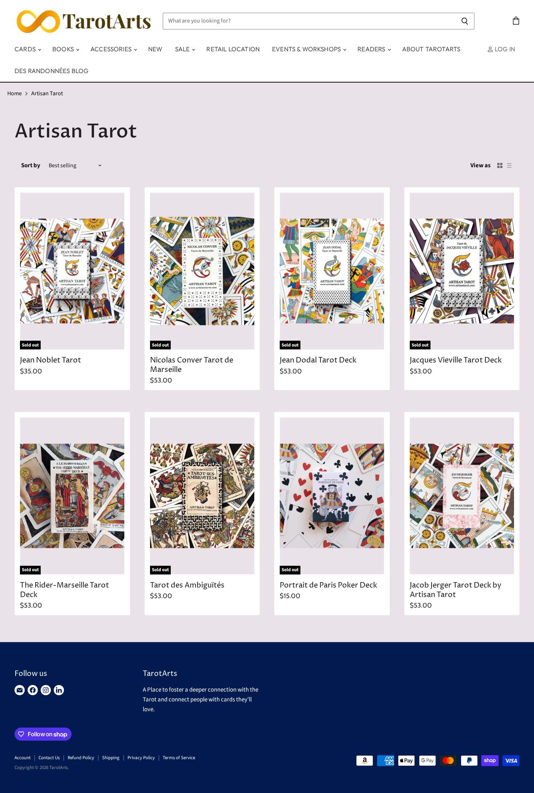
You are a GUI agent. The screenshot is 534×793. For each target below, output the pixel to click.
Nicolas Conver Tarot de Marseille (191, 365)
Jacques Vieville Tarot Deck (456, 360)
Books (63, 49)
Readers (372, 49)
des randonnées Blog (51, 71)
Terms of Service (179, 757)
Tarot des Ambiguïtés (187, 585)
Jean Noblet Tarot (50, 360)
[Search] (464, 21)
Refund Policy (81, 757)
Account (23, 757)
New (155, 49)
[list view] (509, 165)
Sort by (30, 165)
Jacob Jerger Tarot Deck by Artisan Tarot (455, 590)
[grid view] (499, 165)
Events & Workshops (307, 49)
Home (14, 93)
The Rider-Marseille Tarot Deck (64, 590)
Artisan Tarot (47, 93)
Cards (26, 49)
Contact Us (49, 757)
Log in (504, 49)
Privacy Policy (141, 757)
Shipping (111, 757)
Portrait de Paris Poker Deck (328, 585)
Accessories (111, 49)
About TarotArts (431, 49)
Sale (183, 49)
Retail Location (233, 49)
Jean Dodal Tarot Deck (318, 360)
